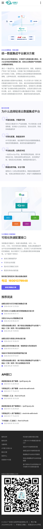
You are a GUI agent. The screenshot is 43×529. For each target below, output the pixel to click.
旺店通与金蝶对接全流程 (30, 437)
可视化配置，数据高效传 (15, 137)
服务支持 (4, 437)
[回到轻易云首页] (12, 3)
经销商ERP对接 (6, 460)
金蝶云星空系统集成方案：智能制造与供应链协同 (19, 346)
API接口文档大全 (7, 448)
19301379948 (18, 280)
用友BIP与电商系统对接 (30, 447)
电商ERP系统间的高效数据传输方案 (14, 353)
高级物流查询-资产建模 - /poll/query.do (16, 381)
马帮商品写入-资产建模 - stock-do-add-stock (18, 388)
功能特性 (4, 444)
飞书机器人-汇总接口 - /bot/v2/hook (15, 421)
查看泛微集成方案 (10, 287)
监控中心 (4, 456)
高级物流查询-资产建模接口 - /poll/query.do (18, 406)
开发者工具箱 (21, 525)
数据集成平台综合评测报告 (31, 454)
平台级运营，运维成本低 (15, 151)
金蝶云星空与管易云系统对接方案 (14, 338)
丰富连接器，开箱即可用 (15, 120)
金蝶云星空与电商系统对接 (31, 451)
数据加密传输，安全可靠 (15, 167)
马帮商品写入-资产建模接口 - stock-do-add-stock (20, 413)
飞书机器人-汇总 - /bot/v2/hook (13, 396)
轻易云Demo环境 (34, 525)
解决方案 (4, 452)
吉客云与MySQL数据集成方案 (12, 318)
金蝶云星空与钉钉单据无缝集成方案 (14, 304)
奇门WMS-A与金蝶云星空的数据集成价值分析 (18, 311)
